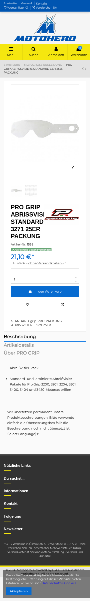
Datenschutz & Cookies (59, 583)
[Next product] (85, 69)
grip (33, 321)
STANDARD (20, 321)
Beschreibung (20, 337)
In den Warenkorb (48, 291)
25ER (47, 325)
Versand (27, 3)
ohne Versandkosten (45, 263)
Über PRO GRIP (22, 353)
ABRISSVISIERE (22, 325)
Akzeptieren (19, 591)
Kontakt (41, 3)
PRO (41, 321)
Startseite (11, 3)
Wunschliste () (17, 7)
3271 (39, 325)
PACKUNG (54, 321)
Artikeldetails (19, 345)
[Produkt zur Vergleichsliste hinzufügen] (62, 304)
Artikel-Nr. (18, 244)
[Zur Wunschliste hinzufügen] (27, 304)
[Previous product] (83, 69)
